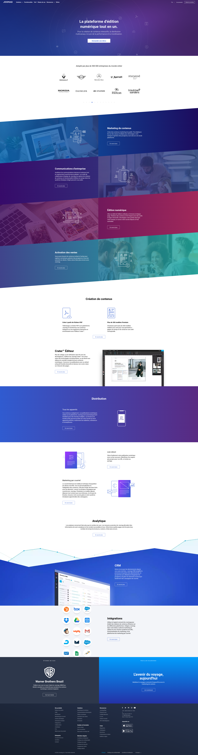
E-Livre (101, 716)
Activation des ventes (82, 716)
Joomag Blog (103, 710)
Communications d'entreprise (84, 712)
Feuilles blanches (104, 714)
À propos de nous (59, 737)
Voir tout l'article (49, 695)
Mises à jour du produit (60, 731)
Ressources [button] (50, 2)
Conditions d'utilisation (82, 738)
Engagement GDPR (82, 746)
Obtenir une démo (189, 2)
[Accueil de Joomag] (8, 2)
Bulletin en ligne (103, 736)
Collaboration (58, 725)
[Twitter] (125, 708)
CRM (56, 712)
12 (114, 102)
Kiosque (103, 752)
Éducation (79, 718)
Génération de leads (59, 720)
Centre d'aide (80, 727)
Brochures (102, 732)
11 (111, 102)
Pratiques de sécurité (82, 744)
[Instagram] (132, 708)
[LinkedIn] (128, 708)
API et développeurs (104, 720)
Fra (172, 2)
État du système (81, 729)
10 (109, 102)
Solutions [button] (18, 2)
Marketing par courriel (60, 716)
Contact (57, 742)
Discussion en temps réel (83, 731)
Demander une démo (99, 41)
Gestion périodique (59, 718)
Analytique (57, 727)
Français (138, 752)
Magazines (102, 728)
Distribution (57, 714)
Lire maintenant (148, 690)
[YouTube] (135, 708)
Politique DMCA (81, 748)
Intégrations (58, 722)
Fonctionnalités (28, 2)
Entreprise (79, 720)
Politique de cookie (81, 742)
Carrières (57, 740)
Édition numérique (81, 714)
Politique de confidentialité (83, 740)
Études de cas (41, 2)
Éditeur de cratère (59, 710)
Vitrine (57, 2)
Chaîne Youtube (103, 718)
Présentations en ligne (105, 734)
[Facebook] (122, 708)
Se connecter (179, 2)
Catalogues (102, 730)
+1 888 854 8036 (126, 715)
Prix (56, 729)
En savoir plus (113, 143)
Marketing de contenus (82, 710)
